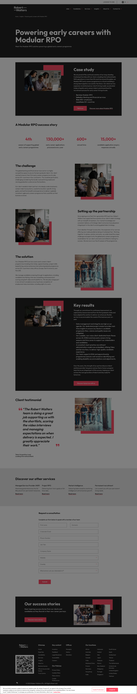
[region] (68, 690)
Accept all (112, 689)
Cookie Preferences (98, 689)
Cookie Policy (56, 692)
